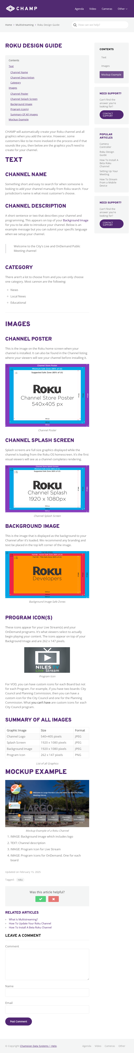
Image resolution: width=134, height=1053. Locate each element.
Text (11, 66)
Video (92, 8)
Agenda (79, 8)
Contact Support (108, 114)
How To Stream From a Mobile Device (108, 182)
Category (15, 82)
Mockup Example (19, 119)
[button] (40, 899)
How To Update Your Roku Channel (30, 923)
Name (9, 986)
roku (20, 879)
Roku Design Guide (107, 153)
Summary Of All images (24, 114)
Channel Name (19, 72)
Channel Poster (19, 93)
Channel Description (22, 77)
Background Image (21, 104)
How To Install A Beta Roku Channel (30, 927)
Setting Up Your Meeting (109, 172)
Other (121, 8)
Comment (12, 946)
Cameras (107, 8)
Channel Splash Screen (24, 99)
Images (13, 87)
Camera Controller (105, 145)
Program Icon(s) (19, 109)
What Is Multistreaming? (23, 919)
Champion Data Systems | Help (38, 1046)
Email (9, 1003)
